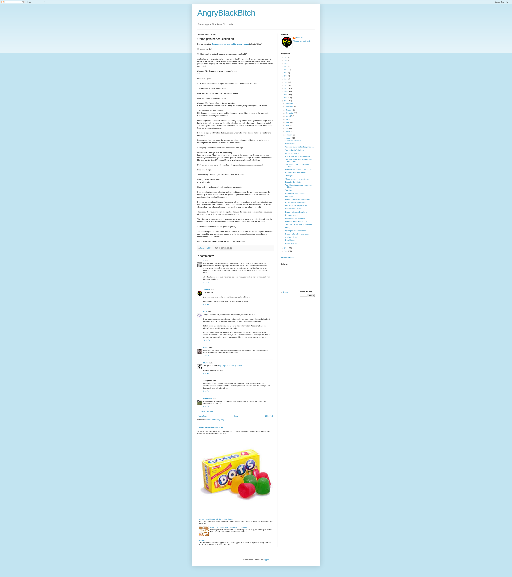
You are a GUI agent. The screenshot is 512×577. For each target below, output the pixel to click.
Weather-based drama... (294, 209)
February (289, 135)
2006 (286, 248)
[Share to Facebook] (228, 248)
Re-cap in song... (291, 215)
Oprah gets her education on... (296, 231)
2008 (286, 98)
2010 (286, 91)
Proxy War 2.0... (291, 144)
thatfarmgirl (207, 398)
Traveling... (289, 190)
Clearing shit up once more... (295, 193)
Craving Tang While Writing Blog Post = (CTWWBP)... (229, 527)
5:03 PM (206, 391)
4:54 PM (206, 304)
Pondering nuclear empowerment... (298, 199)
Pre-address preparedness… (295, 218)
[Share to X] (226, 248)
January (289, 138)
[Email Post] (216, 248)
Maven (205, 363)
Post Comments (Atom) (215, 420)
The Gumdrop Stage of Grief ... (211, 427)
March (288, 132)
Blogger (266, 560)
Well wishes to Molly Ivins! (294, 150)
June (288, 122)
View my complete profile (302, 41)
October (289, 110)
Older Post (269, 416)
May (287, 126)
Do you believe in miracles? (295, 203)
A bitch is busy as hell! (293, 141)
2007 (286, 101)
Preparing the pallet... (293, 182)
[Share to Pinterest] (231, 248)
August (288, 116)
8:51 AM (206, 373)
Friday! (287, 228)
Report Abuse (287, 258)
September (290, 113)
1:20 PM (206, 356)
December (290, 104)
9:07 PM (206, 407)
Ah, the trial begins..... (293, 153)
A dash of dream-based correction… (298, 156)
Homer (206, 347)
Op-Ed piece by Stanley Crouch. (230, 366)
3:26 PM (206, 282)
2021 (286, 57)
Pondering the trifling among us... (297, 234)
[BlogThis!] (223, 248)
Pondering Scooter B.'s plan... (296, 212)
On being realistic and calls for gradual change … (217, 519)
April (287, 129)
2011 (286, 88)
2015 (286, 76)
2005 (286, 251)
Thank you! (289, 176)
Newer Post (202, 416)
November (290, 107)
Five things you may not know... (296, 206)
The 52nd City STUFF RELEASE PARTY (299, 224)
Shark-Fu (206, 289)
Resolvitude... (290, 240)
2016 (286, 73)
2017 (286, 70)
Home (236, 416)
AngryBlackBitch (226, 12)
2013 (286, 82)
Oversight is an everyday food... (296, 221)
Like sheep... (290, 196)
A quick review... (291, 237)
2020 (286, 60)
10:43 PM (206, 340)
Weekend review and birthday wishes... (299, 147)
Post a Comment (207, 411)
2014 (286, 79)
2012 (286, 85)
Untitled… (203, 540)
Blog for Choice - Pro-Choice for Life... (299, 169)
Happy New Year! (291, 243)
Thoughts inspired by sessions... (297, 179)
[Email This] (220, 248)
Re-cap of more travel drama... (296, 173)
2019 (286, 63)
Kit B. (205, 312)
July (287, 119)
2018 (286, 67)
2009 (286, 95)
